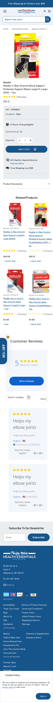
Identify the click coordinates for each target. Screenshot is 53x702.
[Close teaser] (8, 337)
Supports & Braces (39, 29)
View (6, 324)
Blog (5, 612)
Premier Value (9, 662)
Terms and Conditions (32, 608)
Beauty (6, 633)
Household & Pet (11, 645)
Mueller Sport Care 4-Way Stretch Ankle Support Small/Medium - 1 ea (40, 303)
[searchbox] (16, 397)
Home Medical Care (20, 29)
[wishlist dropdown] (40, 39)
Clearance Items (33, 637)
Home (5, 29)
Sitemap (26, 624)
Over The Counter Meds (14, 649)
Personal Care (9, 653)
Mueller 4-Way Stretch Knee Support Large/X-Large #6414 (14, 235)
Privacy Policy (28, 612)
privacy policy (8, 687)
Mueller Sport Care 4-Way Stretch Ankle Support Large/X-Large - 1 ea (14, 303)
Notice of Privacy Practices (34, 605)
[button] (3, 351)
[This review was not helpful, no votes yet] (40, 453)
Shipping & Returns (31, 620)
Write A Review (26, 381)
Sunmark (7, 670)
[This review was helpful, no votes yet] (35, 453)
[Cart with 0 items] (49, 11)
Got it (43, 696)
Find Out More (17, 163)
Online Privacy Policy (31, 616)
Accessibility (9, 605)
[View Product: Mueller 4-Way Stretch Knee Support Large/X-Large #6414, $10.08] (15, 215)
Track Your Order (11, 608)
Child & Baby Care (11, 637)
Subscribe (39, 537)
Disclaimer (8, 624)
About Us (7, 616)
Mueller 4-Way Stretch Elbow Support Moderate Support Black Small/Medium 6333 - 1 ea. (40, 239)
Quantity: (10, 140)
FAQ (5, 620)
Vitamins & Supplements (37, 633)
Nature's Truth (9, 666)
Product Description (12, 184)
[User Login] (44, 11)
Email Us (10, 585)
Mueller (7, 82)
